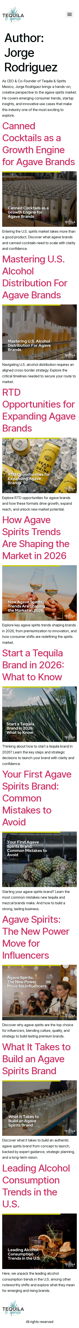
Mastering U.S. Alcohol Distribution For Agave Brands (34, 277)
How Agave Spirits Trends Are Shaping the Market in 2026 (36, 537)
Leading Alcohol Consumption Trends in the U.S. (36, 1186)
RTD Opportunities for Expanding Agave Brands (39, 410)
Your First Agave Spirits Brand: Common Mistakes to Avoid (37, 798)
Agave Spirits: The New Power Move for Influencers (35, 937)
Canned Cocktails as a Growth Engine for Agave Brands (38, 144)
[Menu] (70, 14)
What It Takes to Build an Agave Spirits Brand (36, 1059)
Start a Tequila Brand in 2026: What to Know (33, 665)
